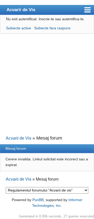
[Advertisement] (47, 84)
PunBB (38, 200)
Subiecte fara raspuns (52, 28)
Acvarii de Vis (21, 9)
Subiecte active (18, 28)
